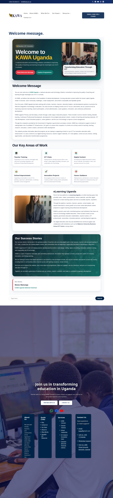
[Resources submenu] (70, 13)
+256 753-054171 (14, 2)
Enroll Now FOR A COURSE (93, 15)
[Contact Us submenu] (31, 17)
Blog (43, 422)
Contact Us (65, 402)
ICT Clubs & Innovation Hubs (64, 437)
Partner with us (49, 402)
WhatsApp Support (85, 441)
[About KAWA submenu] (38, 13)
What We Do (45, 432)
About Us (44, 429)
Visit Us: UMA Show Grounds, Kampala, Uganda (84, 447)
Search (99, 298)
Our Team (44, 427)
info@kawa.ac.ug (26, 2)
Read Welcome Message (25, 72)
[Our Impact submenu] (60, 13)
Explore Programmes (45, 72)
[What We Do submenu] (49, 13)
